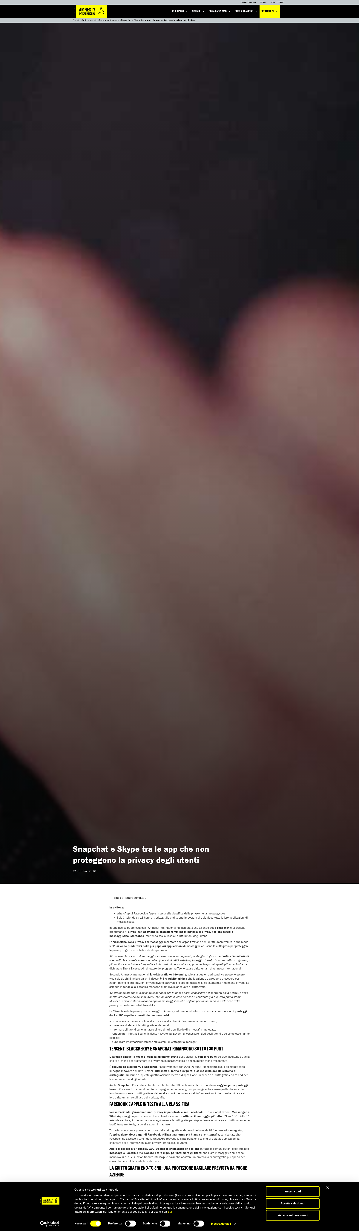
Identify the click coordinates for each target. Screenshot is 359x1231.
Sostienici (267, 11)
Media (263, 2)
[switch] (130, 1224)
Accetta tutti (293, 1191)
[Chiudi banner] (327, 1187)
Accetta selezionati (292, 1203)
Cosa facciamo (218, 11)
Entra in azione (244, 11)
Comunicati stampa (109, 20)
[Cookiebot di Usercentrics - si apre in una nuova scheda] (49, 1224)
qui (170, 1211)
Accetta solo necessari (293, 1215)
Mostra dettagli (221, 1223)
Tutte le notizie (89, 20)
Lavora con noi (248, 2)
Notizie (196, 11)
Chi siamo (178, 11)
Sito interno (277, 2)
